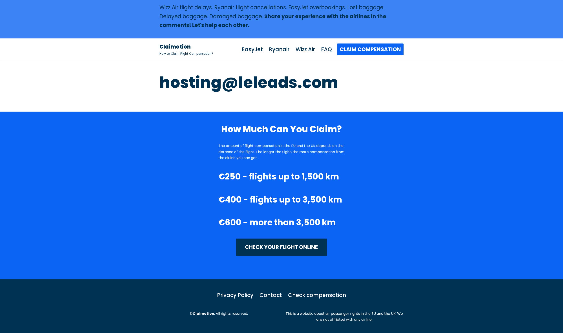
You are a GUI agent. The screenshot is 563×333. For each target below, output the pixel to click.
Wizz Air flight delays (185, 7)
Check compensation (317, 295)
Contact (271, 295)
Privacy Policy (235, 295)
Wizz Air (305, 49)
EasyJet (252, 49)
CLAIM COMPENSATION (370, 49)
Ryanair (279, 49)
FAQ (326, 49)
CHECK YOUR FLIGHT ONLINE (281, 247)
